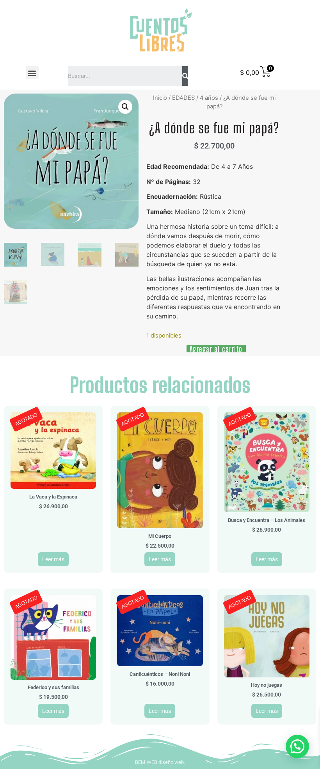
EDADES (183, 97)
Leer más (53, 559)
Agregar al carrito (216, 348)
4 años (209, 97)
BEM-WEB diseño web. (160, 762)
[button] (32, 72)
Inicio (160, 97)
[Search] (185, 76)
